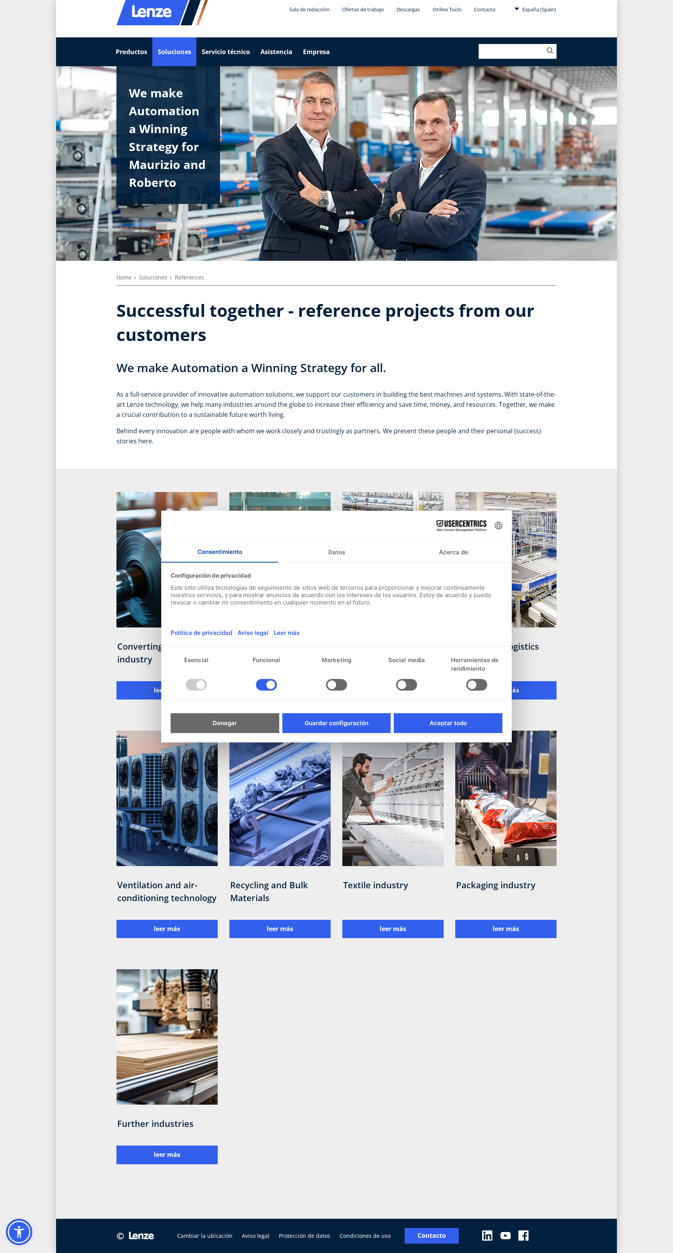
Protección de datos (304, 1235)
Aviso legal (256, 1235)
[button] (19, 1232)
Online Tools (447, 9)
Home (124, 277)
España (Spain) (538, 9)
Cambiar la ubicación (205, 1235)
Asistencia (276, 51)
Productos (131, 51)
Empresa (316, 51)
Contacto (484, 9)
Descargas (408, 9)
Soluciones (174, 51)
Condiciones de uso (365, 1235)
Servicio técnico (226, 51)
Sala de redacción (309, 9)
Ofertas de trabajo (363, 9)
